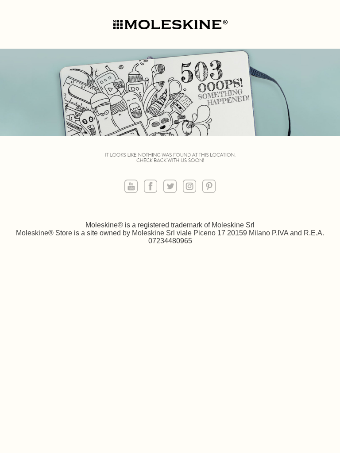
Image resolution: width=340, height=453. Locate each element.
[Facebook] (150, 187)
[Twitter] (170, 187)
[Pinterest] (209, 187)
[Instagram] (189, 187)
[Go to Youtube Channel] (131, 187)
